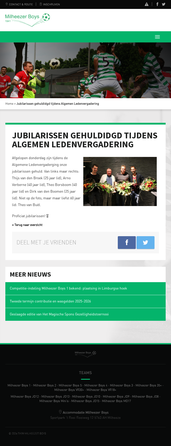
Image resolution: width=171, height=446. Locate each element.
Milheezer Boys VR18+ (101, 390)
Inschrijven (51, 4)
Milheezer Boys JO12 (25, 396)
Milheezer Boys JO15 (85, 401)
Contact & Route (21, 4)
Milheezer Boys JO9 (116, 396)
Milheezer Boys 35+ (149, 385)
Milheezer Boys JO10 (86, 396)
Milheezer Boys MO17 (116, 401)
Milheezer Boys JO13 (55, 396)
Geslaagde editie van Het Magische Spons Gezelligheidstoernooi (59, 314)
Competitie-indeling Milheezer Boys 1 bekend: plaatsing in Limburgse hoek (68, 288)
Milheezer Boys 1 (19, 385)
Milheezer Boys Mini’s (54, 401)
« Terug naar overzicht (27, 225)
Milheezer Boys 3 (121, 385)
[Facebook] (157, 5)
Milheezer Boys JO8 (145, 396)
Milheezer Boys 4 (95, 385)
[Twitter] (164, 5)
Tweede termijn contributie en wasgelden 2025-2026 (50, 301)
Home (9, 103)
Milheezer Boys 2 (44, 385)
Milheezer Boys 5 (70, 385)
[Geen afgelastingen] (147, 5)
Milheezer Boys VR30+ (69, 390)
